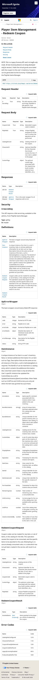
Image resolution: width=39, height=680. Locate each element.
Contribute (4, 675)
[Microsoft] (19, 20)
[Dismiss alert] (36, 2)
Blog (26, 672)
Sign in (35, 20)
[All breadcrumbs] (3, 24)
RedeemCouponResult (11, 191)
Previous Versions (17, 672)
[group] (19, 84)
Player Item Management (14, 24)
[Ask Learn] (32, 24)
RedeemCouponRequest (4, 278)
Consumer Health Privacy (25, 675)
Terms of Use (5, 677)
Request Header (8, 47)
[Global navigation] (2, 20)
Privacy (12, 675)
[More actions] (36, 24)
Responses (6, 52)
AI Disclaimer (5, 672)
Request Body (7, 50)
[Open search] (31, 20)
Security (5, 54)
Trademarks (15, 677)
